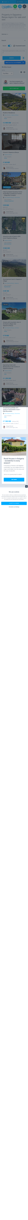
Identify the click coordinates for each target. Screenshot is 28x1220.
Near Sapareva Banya (9, 413)
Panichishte (17, 413)
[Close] (26, 486)
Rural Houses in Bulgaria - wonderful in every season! (14, 461)
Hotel (5, 417)
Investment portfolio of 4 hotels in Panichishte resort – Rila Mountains (12, 409)
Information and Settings (14, 506)
